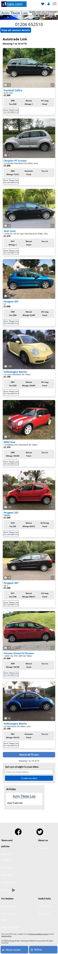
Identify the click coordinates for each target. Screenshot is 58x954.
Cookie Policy (7, 875)
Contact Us (43, 848)
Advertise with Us (9, 906)
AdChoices (6, 890)
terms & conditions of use (38, 934)
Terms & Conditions (10, 927)
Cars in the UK (44, 906)
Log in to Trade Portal (8, 916)
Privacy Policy (7, 867)
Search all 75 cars (29, 754)
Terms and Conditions (6, 857)
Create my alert (29, 778)
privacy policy (6, 936)
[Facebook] (18, 831)
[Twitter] (39, 831)
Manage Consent (9, 882)
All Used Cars (44, 913)
